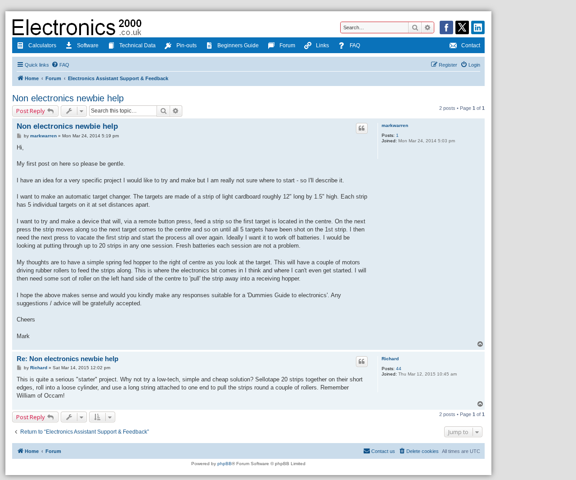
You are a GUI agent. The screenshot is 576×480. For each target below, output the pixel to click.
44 (398, 368)
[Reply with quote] (362, 128)
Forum (287, 45)
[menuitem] (60, 64)
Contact (470, 45)
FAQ (355, 45)
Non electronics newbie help (68, 98)
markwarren (395, 125)
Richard (390, 358)
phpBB (224, 463)
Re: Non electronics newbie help (67, 358)
